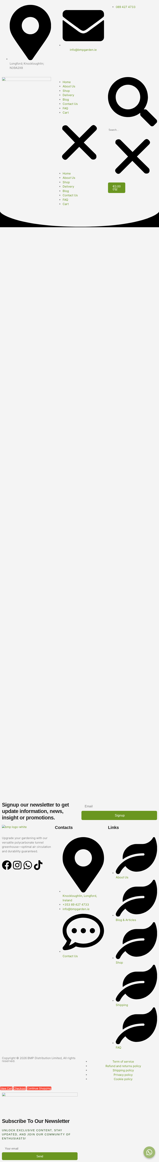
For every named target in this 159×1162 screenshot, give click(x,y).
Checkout (20, 1088)
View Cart (6, 1088)
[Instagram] (17, 865)
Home (67, 82)
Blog (66, 99)
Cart (66, 112)
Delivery (68, 95)
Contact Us (70, 104)
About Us (69, 86)
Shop (66, 91)
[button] (79, 143)
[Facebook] (7, 865)
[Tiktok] (38, 865)
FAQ (65, 108)
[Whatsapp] (28, 865)
